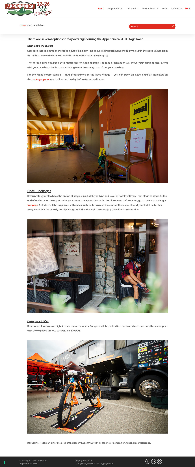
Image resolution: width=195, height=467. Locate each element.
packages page (40, 79)
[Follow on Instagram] (159, 461)
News (165, 9)
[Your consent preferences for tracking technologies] (4, 462)
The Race (131, 9)
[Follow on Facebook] (147, 461)
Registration (114, 9)
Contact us (176, 9)
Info (100, 9)
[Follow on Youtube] (153, 461)
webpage (32, 205)
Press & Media (149, 9)
